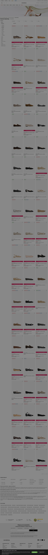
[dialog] (24, 277)
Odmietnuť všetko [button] (41, 552)
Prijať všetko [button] (34, 552)
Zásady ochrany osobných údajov (16, 553)
